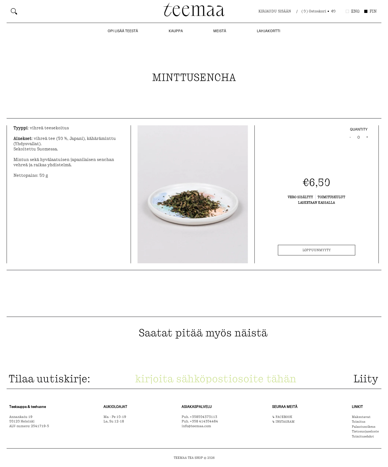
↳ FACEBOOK (282, 417)
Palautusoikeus (363, 426)
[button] (319, 11)
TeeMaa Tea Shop (188, 458)
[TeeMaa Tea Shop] (194, 11)
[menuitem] (85, 11)
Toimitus (358, 421)
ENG (355, 11)
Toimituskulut (331, 197)
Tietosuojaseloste (365, 431)
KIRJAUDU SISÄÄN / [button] (277, 11)
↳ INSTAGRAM (283, 421)
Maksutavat (361, 417)
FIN (373, 11)
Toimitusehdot (363, 436)
